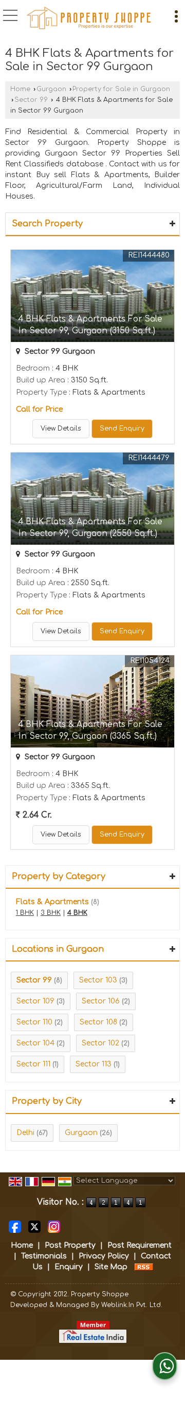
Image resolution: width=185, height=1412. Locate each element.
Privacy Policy (104, 1256)
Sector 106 (101, 1001)
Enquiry (68, 1267)
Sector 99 (31, 99)
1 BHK (25, 912)
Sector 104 (35, 1043)
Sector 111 (33, 1064)
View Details (61, 428)
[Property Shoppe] (89, 18)
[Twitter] (34, 1226)
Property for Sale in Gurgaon (121, 89)
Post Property (70, 1245)
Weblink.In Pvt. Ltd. (131, 1305)
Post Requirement (139, 1245)
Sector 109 (35, 1001)
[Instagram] (54, 1226)
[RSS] (144, 1267)
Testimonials (44, 1256)
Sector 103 (98, 980)
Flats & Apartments (52, 902)
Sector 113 (94, 1064)
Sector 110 (34, 1022)
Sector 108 (98, 1022)
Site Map (111, 1267)
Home (20, 89)
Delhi (25, 1133)
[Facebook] (15, 1226)
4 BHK (77, 912)
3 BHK (51, 912)
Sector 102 (100, 1043)
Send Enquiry (122, 428)
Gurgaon (51, 89)
